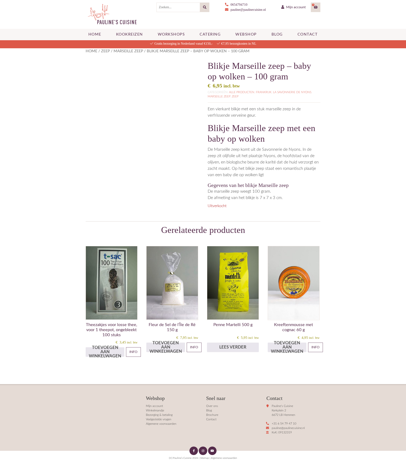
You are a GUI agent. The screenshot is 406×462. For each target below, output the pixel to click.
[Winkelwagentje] (316, 7)
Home (91, 51)
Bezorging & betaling (159, 415)
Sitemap (204, 458)
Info (133, 352)
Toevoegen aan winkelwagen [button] (105, 352)
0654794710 (238, 4)
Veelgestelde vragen (158, 419)
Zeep (105, 51)
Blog (209, 410)
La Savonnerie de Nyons (292, 92)
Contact (211, 419)
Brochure (212, 415)
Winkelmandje (155, 410)
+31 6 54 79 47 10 (284, 423)
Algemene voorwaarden (161, 423)
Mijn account (295, 7)
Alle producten (241, 92)
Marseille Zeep (128, 51)
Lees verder (232, 347)
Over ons (212, 406)
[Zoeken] (204, 7)
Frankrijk (264, 92)
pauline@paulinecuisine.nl (248, 9)
